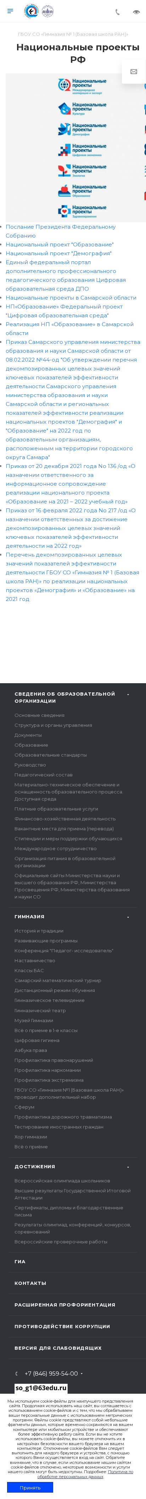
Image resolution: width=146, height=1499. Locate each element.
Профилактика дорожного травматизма (63, 1117)
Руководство (30, 765)
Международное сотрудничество (56, 848)
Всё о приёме (31, 1146)
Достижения (35, 1166)
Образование (31, 745)
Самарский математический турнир (58, 980)
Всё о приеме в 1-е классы (46, 1030)
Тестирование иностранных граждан (59, 1127)
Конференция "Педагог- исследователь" (64, 950)
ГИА (20, 1261)
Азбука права (31, 1050)
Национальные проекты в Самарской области (71, 297)
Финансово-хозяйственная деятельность (65, 818)
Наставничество (35, 960)
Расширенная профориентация (65, 1305)
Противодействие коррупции (62, 1326)
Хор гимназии (31, 1136)
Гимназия (29, 916)
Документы (28, 735)
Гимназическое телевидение (50, 1000)
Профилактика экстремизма (49, 1080)
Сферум (24, 1107)
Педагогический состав (44, 775)
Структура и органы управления (53, 725)
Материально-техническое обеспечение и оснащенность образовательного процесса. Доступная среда (69, 792)
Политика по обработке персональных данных (85, 1474)
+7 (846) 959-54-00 (51, 1374)
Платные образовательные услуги (56, 809)
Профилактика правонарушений (54, 1060)
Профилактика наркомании (48, 1070)
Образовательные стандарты (51, 755)
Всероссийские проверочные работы (61, 1241)
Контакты (30, 1283)
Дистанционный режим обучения (55, 990)
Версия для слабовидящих (58, 1348)
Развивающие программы (46, 940)
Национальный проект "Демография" (59, 253)
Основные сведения (39, 715)
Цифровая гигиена (37, 1040)
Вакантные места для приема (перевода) (64, 828)
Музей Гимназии (34, 1020)
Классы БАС (29, 970)
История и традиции (39, 931)
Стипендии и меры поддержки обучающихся (68, 838)
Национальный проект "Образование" (60, 244)
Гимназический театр (40, 1010)
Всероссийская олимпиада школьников (62, 1180)
